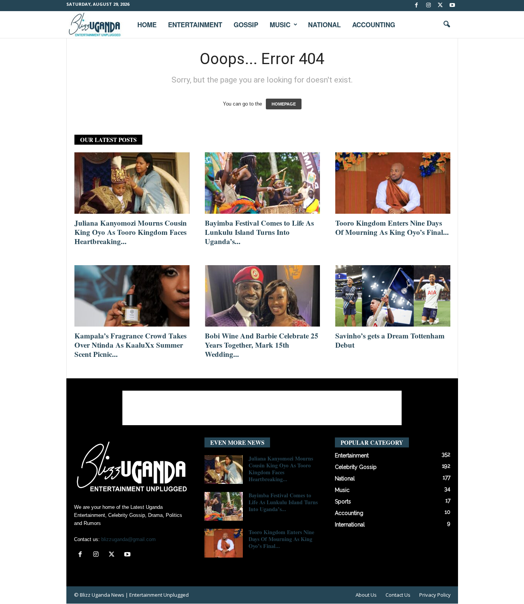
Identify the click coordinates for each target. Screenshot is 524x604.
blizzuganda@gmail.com (128, 539)
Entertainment (195, 24)
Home (147, 24)
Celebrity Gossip (356, 467)
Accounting (373, 24)
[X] (440, 5)
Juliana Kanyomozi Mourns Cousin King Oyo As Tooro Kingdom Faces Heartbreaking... (130, 232)
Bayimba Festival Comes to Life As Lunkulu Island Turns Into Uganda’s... (259, 232)
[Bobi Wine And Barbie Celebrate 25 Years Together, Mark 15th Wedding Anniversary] (262, 296)
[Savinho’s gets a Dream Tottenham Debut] (392, 296)
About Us (366, 594)
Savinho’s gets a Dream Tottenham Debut (390, 340)
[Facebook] (416, 5)
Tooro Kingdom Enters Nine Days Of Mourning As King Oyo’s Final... (392, 227)
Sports (343, 501)
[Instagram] (428, 5)
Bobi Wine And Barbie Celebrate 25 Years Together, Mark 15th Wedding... (261, 344)
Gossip (246, 24)
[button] (446, 24)
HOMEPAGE (284, 104)
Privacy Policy (435, 594)
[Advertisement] (262, 408)
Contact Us (398, 594)
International (350, 524)
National (324, 24)
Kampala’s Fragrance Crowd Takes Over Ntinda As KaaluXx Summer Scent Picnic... (130, 344)
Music (280, 24)
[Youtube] (452, 5)
